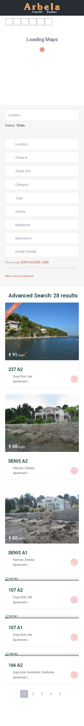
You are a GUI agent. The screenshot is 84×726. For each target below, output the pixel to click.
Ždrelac (29, 468)
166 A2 (16, 665)
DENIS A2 (18, 461)
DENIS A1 (18, 552)
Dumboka (47, 672)
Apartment (20, 381)
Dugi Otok (19, 376)
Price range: (12, 262)
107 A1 (16, 627)
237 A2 (16, 369)
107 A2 (16, 590)
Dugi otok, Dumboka (26, 672)
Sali (29, 376)
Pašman (18, 468)
